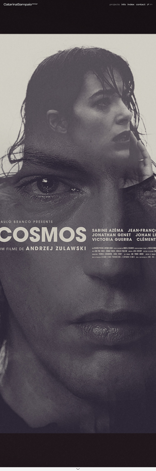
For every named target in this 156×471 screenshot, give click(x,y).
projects (115, 4)
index (131, 4)
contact (140, 4)
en (151, 4)
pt (148, 4)
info (124, 4)
